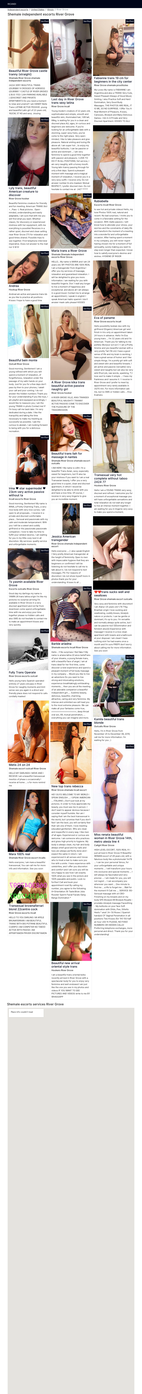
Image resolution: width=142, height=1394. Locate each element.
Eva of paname (104, 318)
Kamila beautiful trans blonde (109, 720)
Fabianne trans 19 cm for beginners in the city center (113, 79)
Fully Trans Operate (22, 672)
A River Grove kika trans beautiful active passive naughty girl (68, 385)
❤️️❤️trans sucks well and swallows (112, 593)
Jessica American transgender (63, 538)
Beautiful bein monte (23, 360)
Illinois (50, 9)
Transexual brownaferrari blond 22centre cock (26, 907)
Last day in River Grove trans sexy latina (67, 100)
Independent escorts (18, 9)
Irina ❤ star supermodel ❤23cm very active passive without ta (27, 492)
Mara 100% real (19, 854)
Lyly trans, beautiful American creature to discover (23, 191)
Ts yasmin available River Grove (26, 583)
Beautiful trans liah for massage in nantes (66, 455)
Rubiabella (101, 201)
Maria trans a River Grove (69, 250)
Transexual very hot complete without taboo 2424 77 (110, 478)
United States (37, 9)
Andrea (14, 286)
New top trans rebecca (67, 786)
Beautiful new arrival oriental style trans (65, 964)
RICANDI (12, 4)
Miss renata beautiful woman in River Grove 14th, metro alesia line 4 (113, 838)
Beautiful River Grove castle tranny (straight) (28, 72)
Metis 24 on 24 (19, 765)
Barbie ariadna (61, 643)
